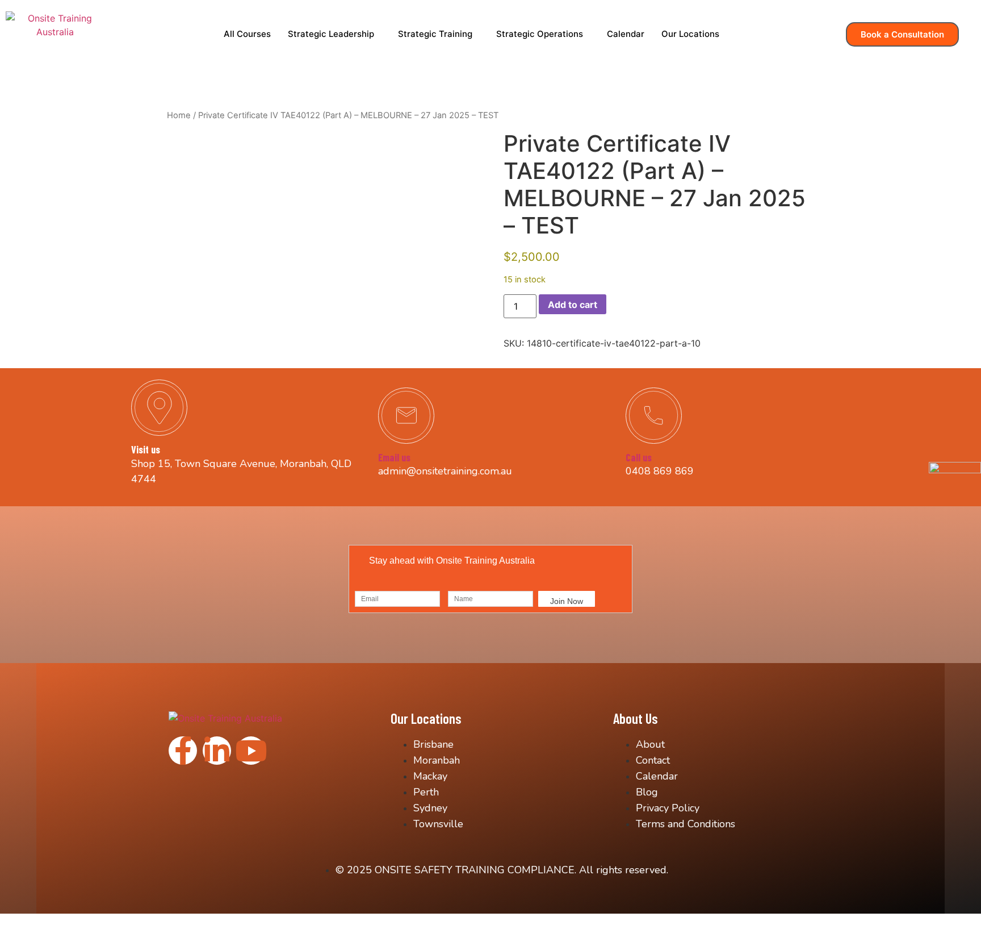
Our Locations (690, 33)
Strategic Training (435, 33)
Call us (639, 457)
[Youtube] (251, 750)
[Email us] (406, 416)
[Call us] (654, 416)
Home (179, 115)
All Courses (247, 33)
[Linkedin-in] (217, 750)
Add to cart (572, 304)
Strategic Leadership (331, 33)
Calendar (625, 33)
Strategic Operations (539, 33)
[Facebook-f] (183, 750)
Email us (394, 457)
